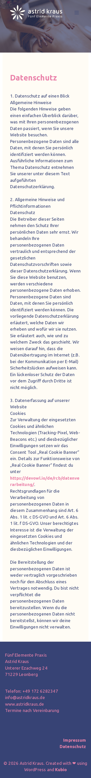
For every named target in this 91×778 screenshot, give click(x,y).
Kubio (61, 769)
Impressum (74, 740)
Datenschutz (73, 746)
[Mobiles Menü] (76, 12)
